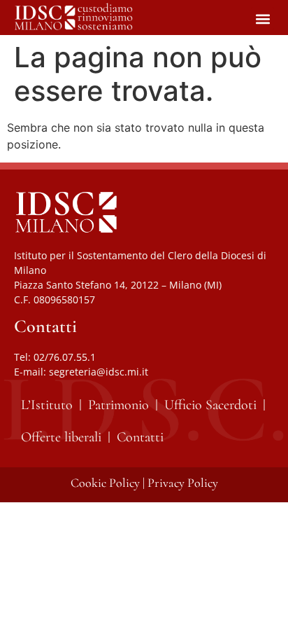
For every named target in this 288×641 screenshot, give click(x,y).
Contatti (140, 437)
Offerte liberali (61, 437)
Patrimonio (118, 405)
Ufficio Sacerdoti (210, 405)
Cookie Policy (105, 482)
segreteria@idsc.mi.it (98, 371)
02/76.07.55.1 (65, 357)
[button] (262, 18)
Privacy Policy (182, 482)
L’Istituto (47, 405)
